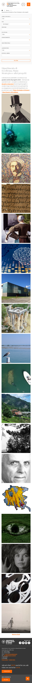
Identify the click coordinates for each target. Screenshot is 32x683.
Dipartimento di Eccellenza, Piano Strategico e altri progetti (15, 12)
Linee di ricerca (6, 16)
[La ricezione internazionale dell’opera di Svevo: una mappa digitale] (16, 168)
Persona (4, 27)
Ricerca (7, 10)
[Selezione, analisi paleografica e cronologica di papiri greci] (16, 198)
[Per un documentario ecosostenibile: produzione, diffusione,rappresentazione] (16, 528)
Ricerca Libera (6, 53)
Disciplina (4, 32)
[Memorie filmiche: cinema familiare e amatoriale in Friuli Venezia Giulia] (16, 618)
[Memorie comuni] (16, 498)
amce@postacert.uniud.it (10, 655)
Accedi (6, 679)
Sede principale (6, 43)
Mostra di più (16, 634)
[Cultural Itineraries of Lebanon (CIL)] (16, 318)
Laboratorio (5, 48)
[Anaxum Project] (16, 378)
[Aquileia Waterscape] (16, 348)
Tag (3, 21)
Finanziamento (6, 37)
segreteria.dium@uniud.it (11, 654)
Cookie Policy (12, 660)
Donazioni (7, 671)
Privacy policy (5, 660)
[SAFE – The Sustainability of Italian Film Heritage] (16, 288)
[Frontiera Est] (16, 438)
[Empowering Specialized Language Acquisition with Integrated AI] (16, 258)
